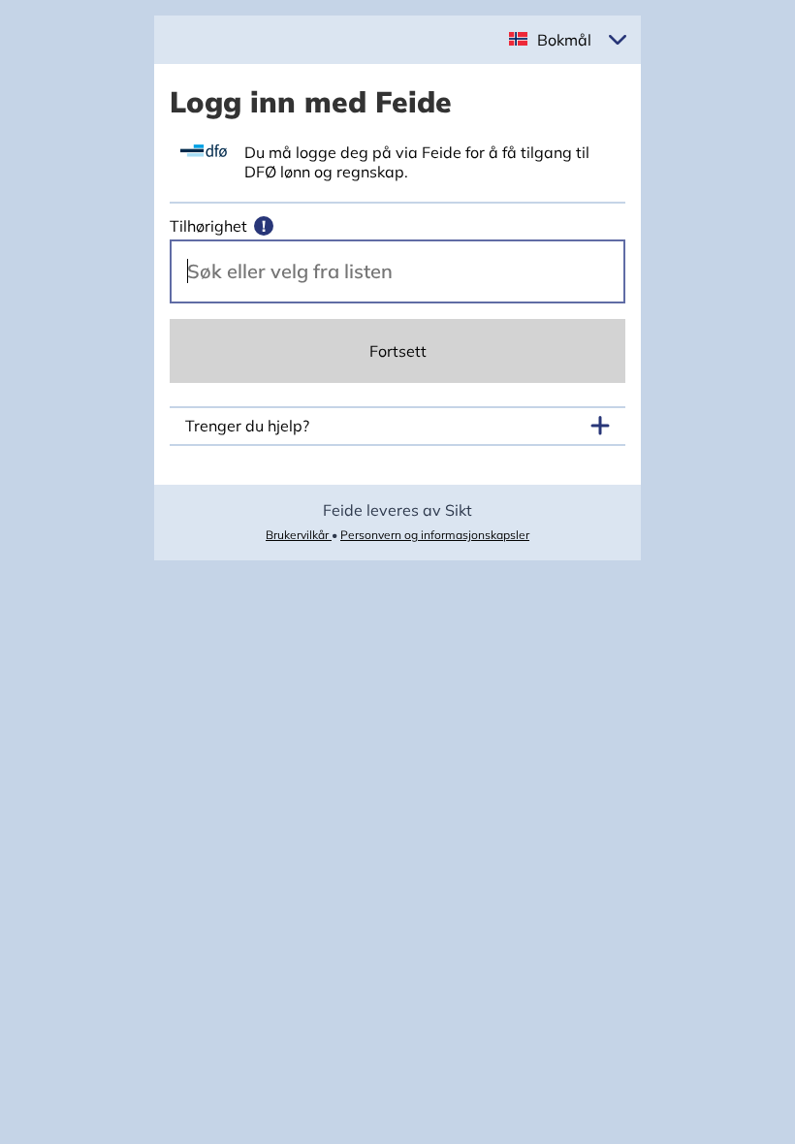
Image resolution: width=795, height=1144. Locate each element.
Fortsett (398, 351)
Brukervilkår (299, 534)
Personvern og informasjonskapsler (434, 534)
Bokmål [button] (564, 39)
